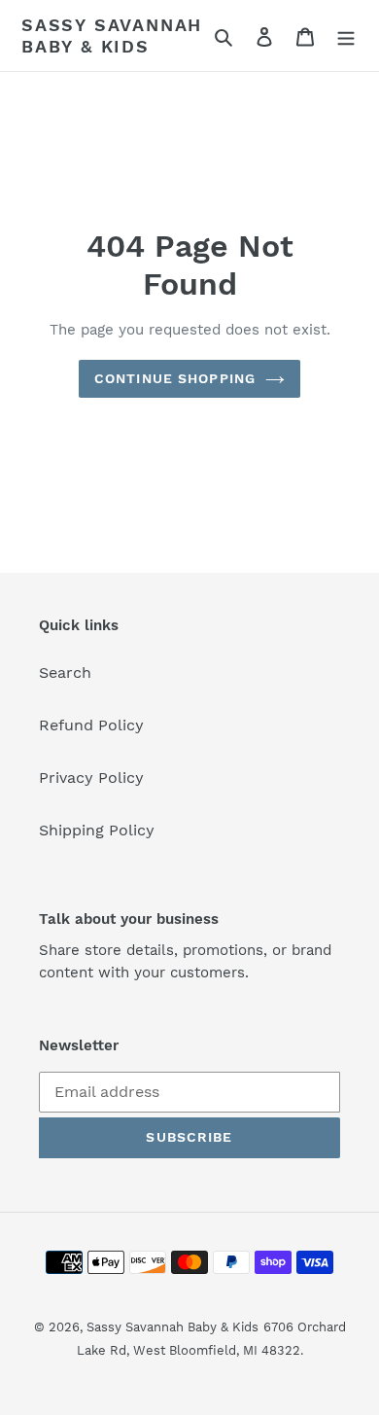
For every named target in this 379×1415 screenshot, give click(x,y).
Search (65, 672)
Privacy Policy (91, 777)
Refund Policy (91, 725)
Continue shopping (175, 378)
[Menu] (346, 36)
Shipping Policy (97, 830)
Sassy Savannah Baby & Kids (111, 35)
